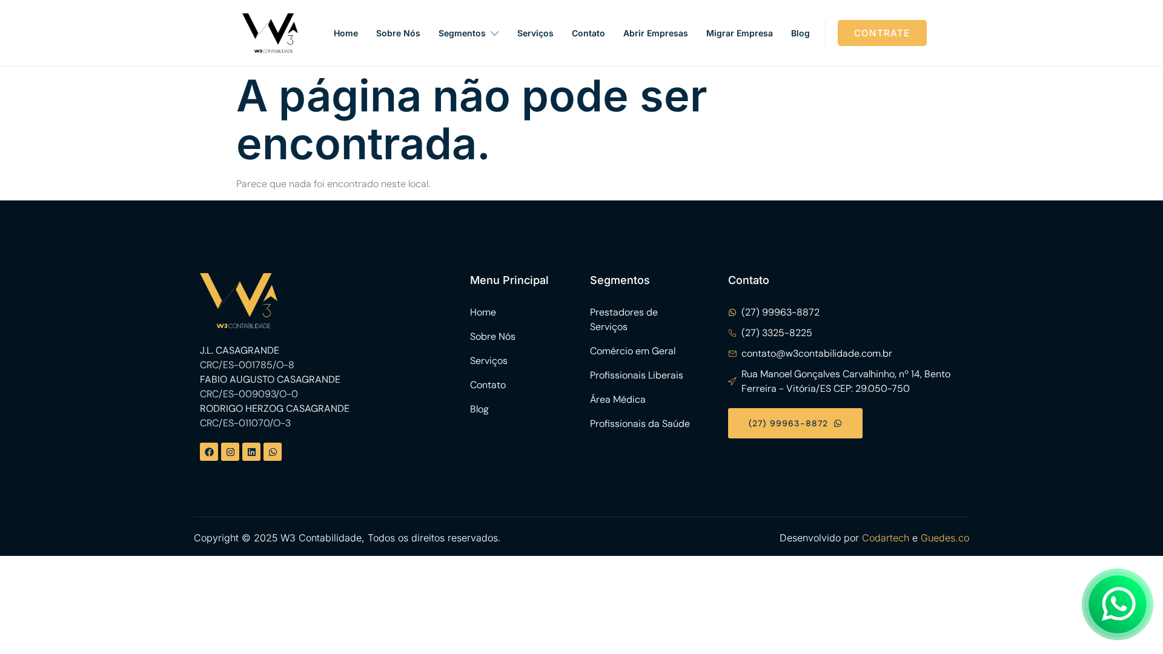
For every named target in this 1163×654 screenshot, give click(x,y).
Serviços (535, 33)
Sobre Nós (398, 33)
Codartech (885, 538)
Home (346, 33)
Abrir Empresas (655, 33)
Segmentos (462, 33)
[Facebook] (209, 452)
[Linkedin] (251, 452)
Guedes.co (945, 538)
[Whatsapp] (272, 452)
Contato (588, 33)
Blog (800, 33)
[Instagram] (230, 452)
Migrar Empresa (739, 33)
